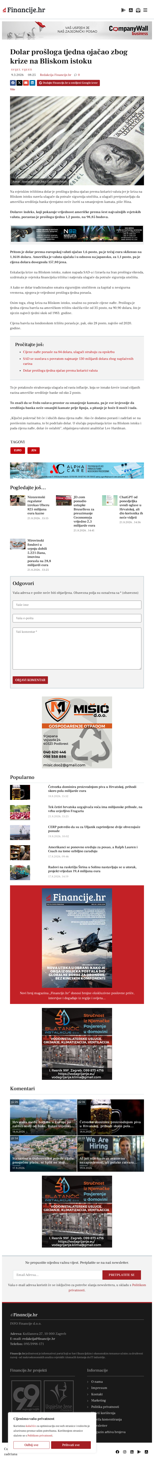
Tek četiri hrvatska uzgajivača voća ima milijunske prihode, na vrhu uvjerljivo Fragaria (95, 809)
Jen (33, 450)
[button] (13, 83)
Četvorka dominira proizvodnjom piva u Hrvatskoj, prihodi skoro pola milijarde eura (92, 789)
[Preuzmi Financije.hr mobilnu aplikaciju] (123, 10)
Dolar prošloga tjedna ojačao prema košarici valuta (60, 370)
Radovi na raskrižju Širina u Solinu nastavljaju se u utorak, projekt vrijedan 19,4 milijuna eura (92, 869)
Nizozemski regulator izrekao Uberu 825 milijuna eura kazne (38, 505)
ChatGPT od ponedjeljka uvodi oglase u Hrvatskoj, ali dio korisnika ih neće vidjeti (131, 507)
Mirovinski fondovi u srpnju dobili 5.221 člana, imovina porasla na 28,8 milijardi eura (39, 552)
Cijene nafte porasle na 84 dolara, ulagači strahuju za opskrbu (69, 352)
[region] (52, 1432)
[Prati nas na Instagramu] (124, 1451)
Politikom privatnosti (39, 1435)
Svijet (15, 69)
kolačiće (31, 1426)
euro (17, 450)
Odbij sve (31, 1445)
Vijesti (27, 69)
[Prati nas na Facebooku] (117, 1451)
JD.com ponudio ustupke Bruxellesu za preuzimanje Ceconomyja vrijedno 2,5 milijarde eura (84, 511)
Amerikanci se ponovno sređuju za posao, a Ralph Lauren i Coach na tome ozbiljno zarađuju (93, 849)
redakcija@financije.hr (38, 1339)
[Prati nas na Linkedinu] (132, 1451)
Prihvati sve (71, 1445)
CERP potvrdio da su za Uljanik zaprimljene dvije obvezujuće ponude (94, 829)
